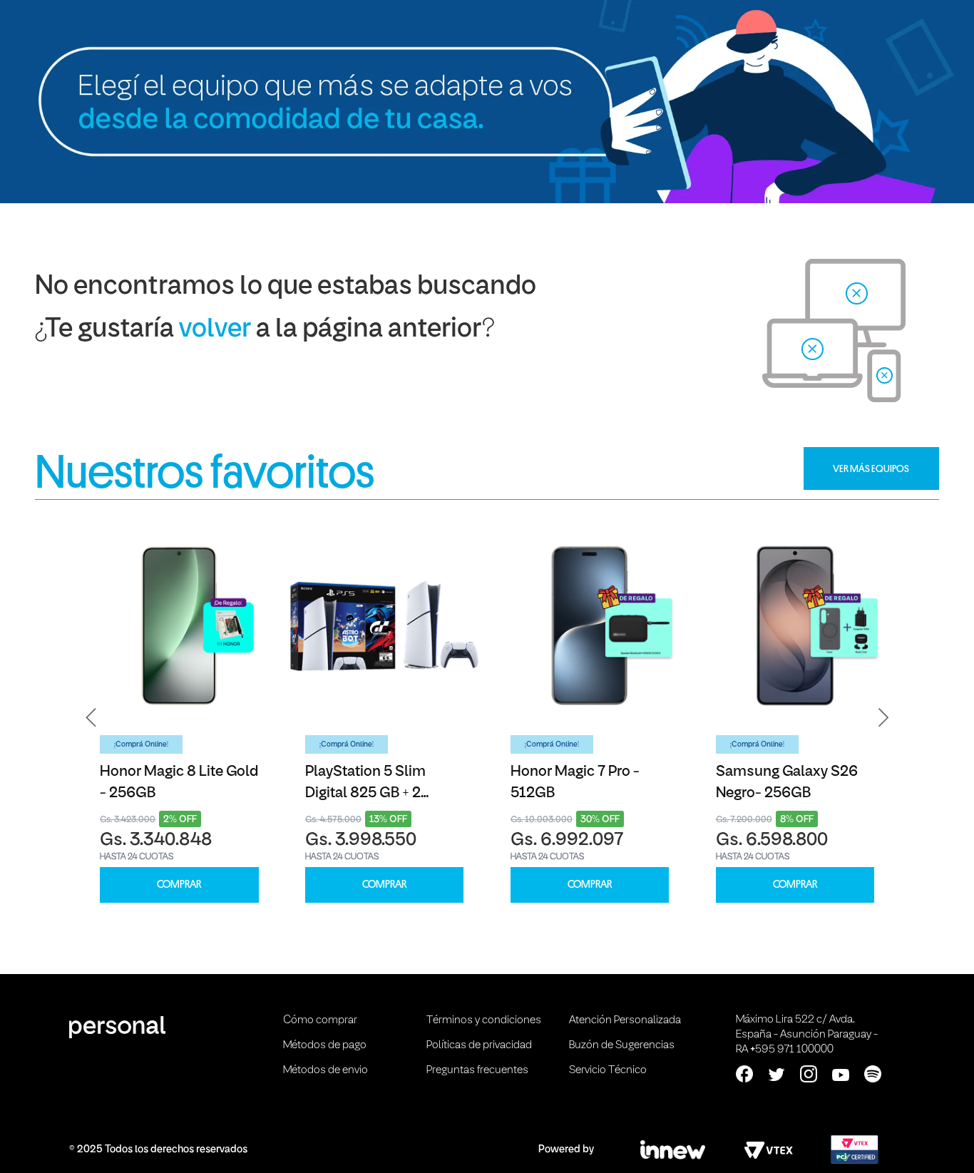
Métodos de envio (325, 1070)
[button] (91, 718)
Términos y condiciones (483, 1020)
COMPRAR (179, 884)
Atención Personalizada (625, 1020)
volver (215, 330)
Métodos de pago (324, 1045)
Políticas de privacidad (479, 1045)
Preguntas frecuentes (477, 1070)
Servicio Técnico (608, 1070)
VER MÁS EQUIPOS (871, 468)
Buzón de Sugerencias (622, 1045)
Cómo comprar (320, 1020)
